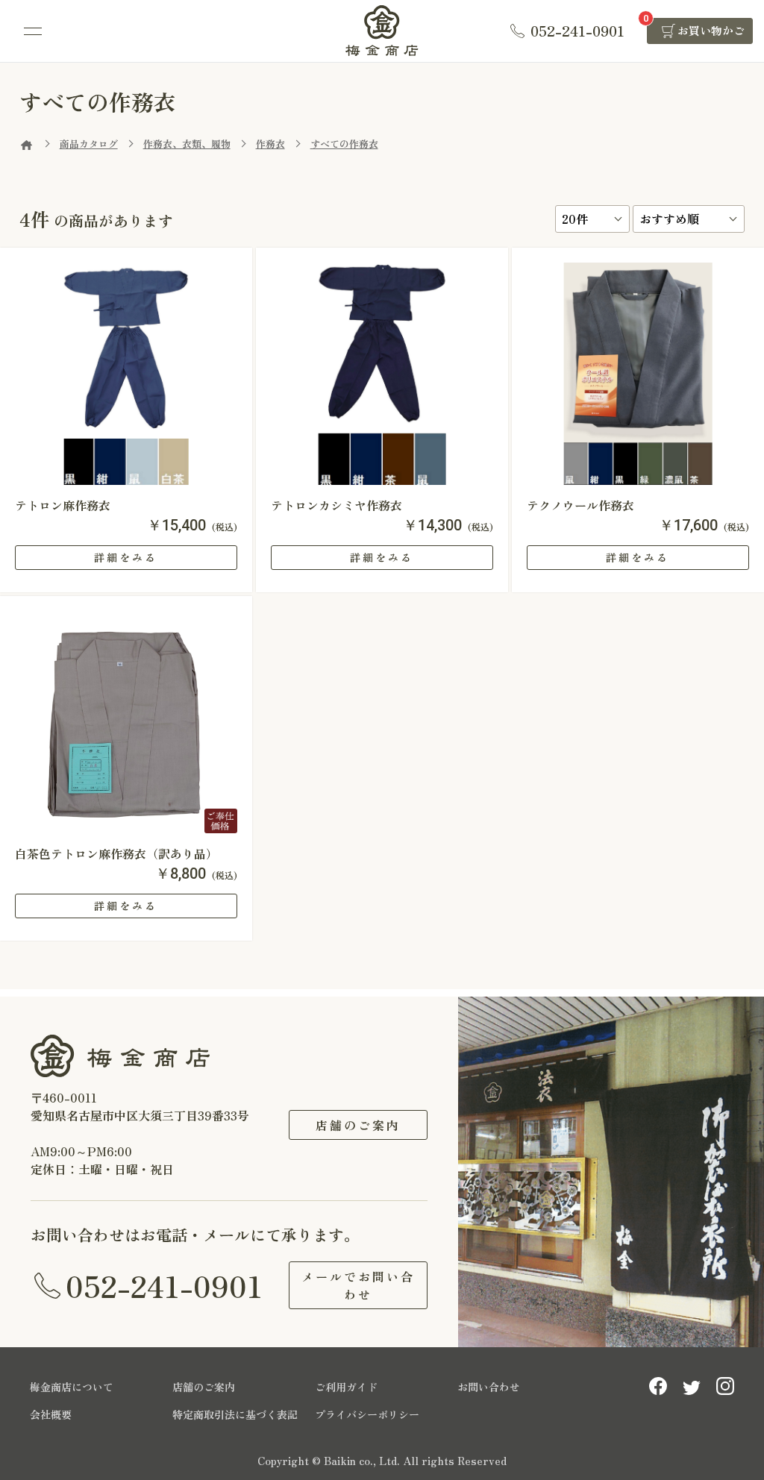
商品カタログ (89, 144)
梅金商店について (71, 1386)
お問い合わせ (488, 1386)
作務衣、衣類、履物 (187, 144)
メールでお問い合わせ (358, 1285)
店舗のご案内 (358, 1125)
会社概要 (51, 1414)
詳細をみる (125, 557)
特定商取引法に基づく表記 (235, 1414)
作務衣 (270, 144)
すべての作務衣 (344, 144)
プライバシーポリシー (367, 1414)
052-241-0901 (164, 1285)
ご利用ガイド (346, 1386)
